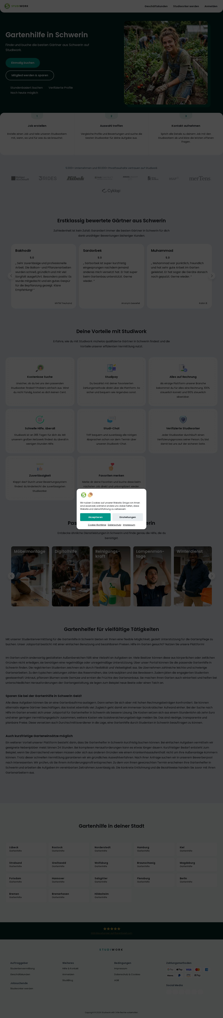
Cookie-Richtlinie (97, 524)
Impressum (129, 524)
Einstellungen (128, 517)
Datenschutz (114, 524)
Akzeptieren (95, 517)
